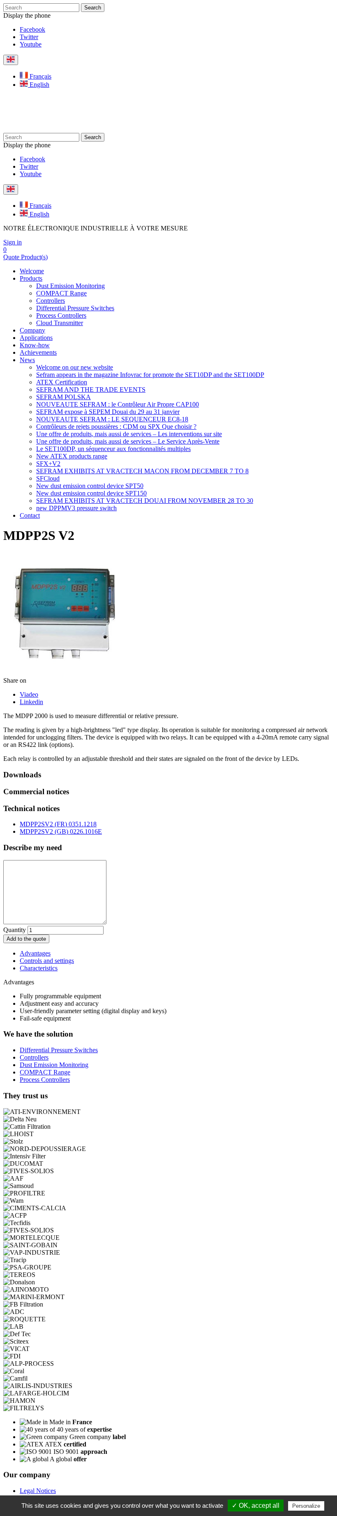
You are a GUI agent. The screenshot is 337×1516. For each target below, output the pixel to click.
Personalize (306, 1506)
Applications (36, 337)
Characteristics (39, 968)
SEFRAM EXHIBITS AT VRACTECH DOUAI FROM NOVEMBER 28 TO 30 (144, 500)
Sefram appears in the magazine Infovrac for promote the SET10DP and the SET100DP (150, 374)
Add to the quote (26, 939)
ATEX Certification (61, 382)
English (38, 84)
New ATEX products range (71, 456)
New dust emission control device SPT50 (89, 485)
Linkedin (31, 701)
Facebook (32, 29)
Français (39, 76)
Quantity (14, 929)
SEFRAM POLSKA (63, 396)
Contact (30, 515)
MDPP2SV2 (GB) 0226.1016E (61, 831)
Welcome (32, 270)
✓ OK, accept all (255, 1505)
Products (31, 278)
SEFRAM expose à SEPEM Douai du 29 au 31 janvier (108, 411)
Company (32, 330)
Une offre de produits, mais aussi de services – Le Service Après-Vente (127, 441)
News (27, 359)
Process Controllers (61, 315)
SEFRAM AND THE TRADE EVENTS (90, 389)
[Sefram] (72, 129)
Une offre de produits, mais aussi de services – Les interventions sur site (129, 433)
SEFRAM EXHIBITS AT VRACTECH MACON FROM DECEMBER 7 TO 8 (142, 470)
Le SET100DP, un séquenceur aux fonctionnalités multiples (113, 448)
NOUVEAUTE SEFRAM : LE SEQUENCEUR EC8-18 (112, 419)
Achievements (38, 352)
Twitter (29, 36)
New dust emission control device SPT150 (91, 493)
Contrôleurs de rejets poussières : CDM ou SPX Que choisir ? (116, 426)
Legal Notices (38, 1490)
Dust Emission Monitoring (70, 285)
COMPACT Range (61, 293)
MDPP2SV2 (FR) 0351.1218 (58, 824)
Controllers (50, 300)
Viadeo (29, 694)
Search (92, 8)
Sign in (12, 242)
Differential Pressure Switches (75, 308)
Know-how (35, 345)
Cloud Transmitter (59, 322)
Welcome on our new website (74, 367)
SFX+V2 (48, 463)
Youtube (31, 44)
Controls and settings (47, 960)
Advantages (35, 953)
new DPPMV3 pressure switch (76, 508)
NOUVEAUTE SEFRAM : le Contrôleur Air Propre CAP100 (117, 404)
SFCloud (48, 478)
